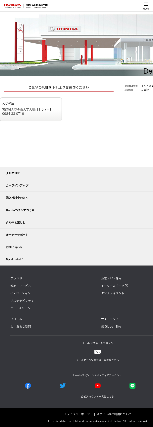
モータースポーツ (112, 285)
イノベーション (20, 293)
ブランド (16, 278)
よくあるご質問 (20, 326)
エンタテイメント (113, 293)
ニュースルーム (20, 308)
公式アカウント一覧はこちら (97, 396)
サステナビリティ (22, 300)
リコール (16, 319)
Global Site (113, 326)
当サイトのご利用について (114, 414)
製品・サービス (20, 285)
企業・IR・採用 (111, 278)
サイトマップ (110, 319)
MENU (146, 9)
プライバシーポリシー (78, 414)
